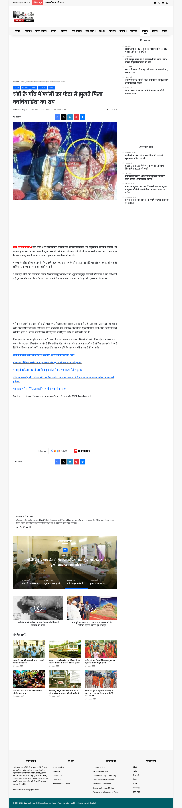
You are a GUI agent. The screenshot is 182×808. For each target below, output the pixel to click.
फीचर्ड (17, 31)
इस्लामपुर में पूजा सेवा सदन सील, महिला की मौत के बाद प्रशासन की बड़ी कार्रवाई (64, 692)
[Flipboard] (82, 451)
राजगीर (64, 31)
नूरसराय (65, 550)
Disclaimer (57, 779)
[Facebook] (57, 117)
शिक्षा (101, 31)
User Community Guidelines (103, 779)
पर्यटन (154, 31)
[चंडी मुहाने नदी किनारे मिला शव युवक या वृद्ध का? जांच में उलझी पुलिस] (101, 649)
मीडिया (122, 31)
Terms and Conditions (61, 784)
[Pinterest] (76, 117)
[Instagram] (30, 527)
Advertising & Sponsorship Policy (106, 792)
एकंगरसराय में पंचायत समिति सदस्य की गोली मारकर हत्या (28, 692)
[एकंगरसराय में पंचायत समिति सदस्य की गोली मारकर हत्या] (29, 679)
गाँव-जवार (76, 31)
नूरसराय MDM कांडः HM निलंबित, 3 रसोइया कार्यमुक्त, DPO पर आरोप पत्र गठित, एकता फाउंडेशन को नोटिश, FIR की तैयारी (65, 565)
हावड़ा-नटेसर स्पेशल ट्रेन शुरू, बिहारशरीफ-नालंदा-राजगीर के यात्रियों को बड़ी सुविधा (64, 662)
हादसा (164, 31)
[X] (63, 117)
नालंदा (28, 31)
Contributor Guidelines (102, 784)
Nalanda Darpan (21, 110)
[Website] (17, 527)
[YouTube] (27, 527)
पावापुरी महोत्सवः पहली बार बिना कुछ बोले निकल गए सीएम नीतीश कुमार (47, 370)
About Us (56, 771)
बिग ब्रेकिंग (42, 87)
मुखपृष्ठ (17, 82)
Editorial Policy (99, 767)
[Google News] (59, 451)
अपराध (145, 31)
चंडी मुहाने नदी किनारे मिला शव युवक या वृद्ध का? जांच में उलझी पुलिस (100, 662)
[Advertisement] (117, 15)
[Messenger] (82, 117)
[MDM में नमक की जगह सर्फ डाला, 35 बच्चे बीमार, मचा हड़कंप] (29, 649)
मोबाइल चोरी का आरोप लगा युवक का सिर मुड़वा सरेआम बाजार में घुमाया (47, 363)
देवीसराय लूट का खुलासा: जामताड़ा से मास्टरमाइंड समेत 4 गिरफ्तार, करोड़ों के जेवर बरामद (99, 693)
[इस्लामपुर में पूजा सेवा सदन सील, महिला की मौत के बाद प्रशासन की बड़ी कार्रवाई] (65, 679)
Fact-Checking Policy (101, 771)
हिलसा (53, 31)
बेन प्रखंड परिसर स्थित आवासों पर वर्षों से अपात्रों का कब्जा (40, 389)
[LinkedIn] (70, 117)
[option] (65, 562)
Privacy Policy (58, 767)
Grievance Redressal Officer (103, 788)
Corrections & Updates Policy (104, 775)
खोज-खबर (90, 31)
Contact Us (57, 775)
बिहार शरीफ (40, 31)
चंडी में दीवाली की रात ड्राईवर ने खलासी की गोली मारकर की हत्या (43, 355)
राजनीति (133, 31)
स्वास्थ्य (112, 31)
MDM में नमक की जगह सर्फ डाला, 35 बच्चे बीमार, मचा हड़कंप (70, 2)
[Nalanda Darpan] (23, 16)
